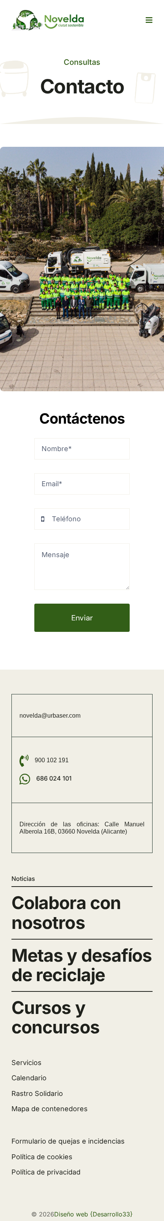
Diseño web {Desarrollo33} (93, 1214)
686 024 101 (54, 778)
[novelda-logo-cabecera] (49, 12)
